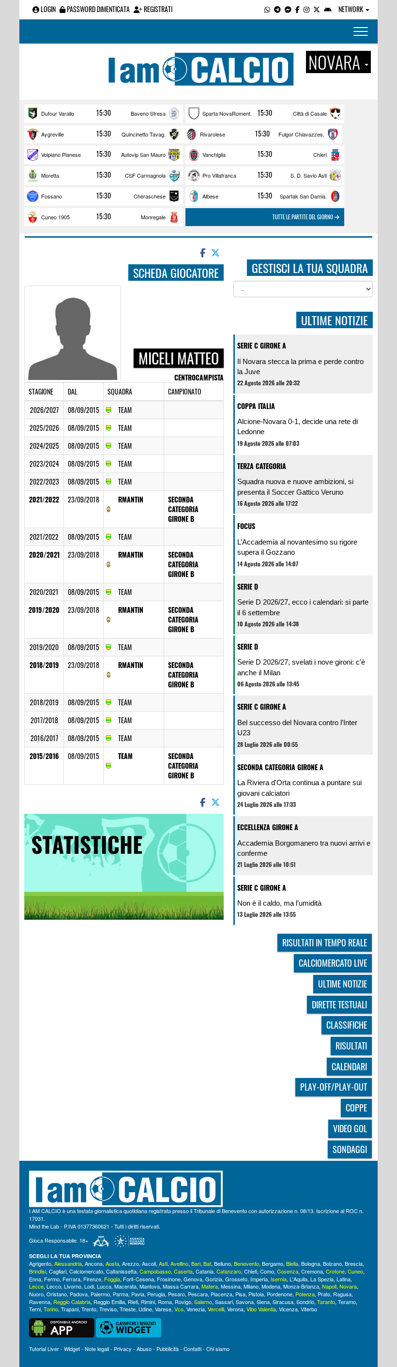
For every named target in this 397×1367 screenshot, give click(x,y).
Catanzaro (228, 1271)
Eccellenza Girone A (267, 827)
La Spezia (322, 1279)
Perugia (156, 1294)
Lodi (89, 1286)
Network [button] (351, 9)
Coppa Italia (256, 406)
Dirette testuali (339, 1004)
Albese (210, 196)
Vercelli (216, 1309)
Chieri (320, 154)
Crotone (335, 1271)
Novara (348, 1286)
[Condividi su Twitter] (216, 252)
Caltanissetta (121, 1271)
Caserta (183, 1271)
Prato (324, 1294)
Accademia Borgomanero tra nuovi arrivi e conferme (303, 848)
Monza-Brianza (301, 1286)
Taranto (326, 1302)
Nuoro (36, 1294)
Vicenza (288, 1309)
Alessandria (68, 1263)
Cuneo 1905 (55, 217)
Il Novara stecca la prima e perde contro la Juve (300, 366)
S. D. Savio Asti (308, 175)
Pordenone (279, 1294)
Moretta (50, 175)
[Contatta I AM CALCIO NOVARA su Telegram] (277, 9)
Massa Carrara (180, 1286)
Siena (263, 1302)
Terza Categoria (261, 466)
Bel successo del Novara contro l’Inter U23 (297, 727)
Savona (245, 1302)
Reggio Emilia (109, 1302)
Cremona (312, 1271)
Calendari (349, 1066)
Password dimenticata (97, 9)
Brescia (354, 1263)
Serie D (247, 586)
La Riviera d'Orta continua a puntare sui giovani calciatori (299, 787)
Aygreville (52, 134)
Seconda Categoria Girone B (183, 509)
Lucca (104, 1286)
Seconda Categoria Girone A (280, 767)
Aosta (112, 1263)
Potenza (305, 1294)
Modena (270, 1286)
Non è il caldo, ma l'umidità (279, 903)
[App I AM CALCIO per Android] (328, 9)
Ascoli (149, 1263)
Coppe (356, 1107)
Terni (35, 1309)
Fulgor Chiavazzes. (301, 134)
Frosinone (169, 1279)
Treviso (108, 1309)
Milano (251, 1286)
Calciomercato (86, 1271)
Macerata (125, 1286)
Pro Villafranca (219, 175)
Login (47, 9)
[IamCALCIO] (198, 1188)
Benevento (246, 1263)
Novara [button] (336, 62)
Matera (209, 1286)
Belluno (222, 1263)
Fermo (52, 1279)
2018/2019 (44, 665)
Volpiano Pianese (61, 154)
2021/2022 (44, 499)
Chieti (250, 1271)
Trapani (69, 1309)
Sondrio (305, 1302)
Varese (163, 1309)
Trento (88, 1309)
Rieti (133, 1302)
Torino (51, 1309)
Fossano (51, 196)
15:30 (103, 113)
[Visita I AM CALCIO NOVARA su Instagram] (306, 9)
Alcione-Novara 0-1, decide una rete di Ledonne (297, 426)
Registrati (157, 9)
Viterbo (309, 1309)
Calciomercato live (333, 963)
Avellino (179, 1263)
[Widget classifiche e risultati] (128, 1327)
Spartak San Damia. (303, 196)
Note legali (97, 1348)
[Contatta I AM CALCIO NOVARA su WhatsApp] (267, 9)
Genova (192, 1279)
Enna (35, 1279)
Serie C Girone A (261, 345)
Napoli (329, 1286)
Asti (163, 1263)
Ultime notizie (342, 983)
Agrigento (40, 1263)
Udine (145, 1309)
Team (125, 756)
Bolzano (332, 1263)
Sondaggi (350, 1149)
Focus (246, 526)
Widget (72, 1348)
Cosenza (287, 1271)
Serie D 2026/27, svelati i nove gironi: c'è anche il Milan (301, 667)
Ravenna (39, 1302)
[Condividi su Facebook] (202, 252)
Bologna (310, 1263)
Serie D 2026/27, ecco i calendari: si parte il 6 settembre (302, 607)
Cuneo (355, 1271)
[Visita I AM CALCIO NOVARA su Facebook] (297, 9)
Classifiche (346, 1024)
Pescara (198, 1294)
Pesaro (176, 1294)
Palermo (100, 1294)
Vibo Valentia (261, 1309)
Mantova (149, 1286)
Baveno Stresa (148, 113)
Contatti (192, 1348)
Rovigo (183, 1302)
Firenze (92, 1279)
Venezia (195, 1309)
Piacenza (221, 1294)
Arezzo (130, 1263)
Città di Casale (310, 113)
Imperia (259, 1279)
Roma (165, 1302)
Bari (195, 1263)
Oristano (56, 1294)
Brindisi (37, 1271)
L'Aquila (298, 1279)
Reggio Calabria (72, 1302)
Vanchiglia (214, 154)
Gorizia (213, 1279)
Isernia (279, 1279)
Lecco (53, 1286)
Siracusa (283, 1302)
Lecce (36, 1286)
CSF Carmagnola (145, 175)
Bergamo (272, 1263)
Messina (231, 1286)
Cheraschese (150, 196)
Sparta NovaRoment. (227, 113)
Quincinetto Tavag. (144, 134)
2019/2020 (44, 610)
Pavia (137, 1294)
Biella (292, 1263)
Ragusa (342, 1294)
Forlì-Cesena (138, 1279)
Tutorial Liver (44, 1348)
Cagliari (57, 1271)
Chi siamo (217, 1348)
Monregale (153, 217)
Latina (343, 1279)
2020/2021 (44, 554)
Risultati (351, 1045)
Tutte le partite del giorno (304, 217)
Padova (79, 1294)
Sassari (224, 1302)
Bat (207, 1263)
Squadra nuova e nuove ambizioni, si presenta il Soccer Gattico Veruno (295, 486)
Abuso (144, 1348)
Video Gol (350, 1128)
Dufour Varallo (57, 113)
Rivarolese (212, 134)
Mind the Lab (44, 1226)
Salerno (203, 1302)
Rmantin (130, 499)
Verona (235, 1309)
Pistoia (256, 1294)
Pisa (240, 1294)
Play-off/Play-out (333, 1086)
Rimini (148, 1302)
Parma (120, 1294)
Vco (178, 1309)
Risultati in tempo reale (324, 942)
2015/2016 (44, 756)
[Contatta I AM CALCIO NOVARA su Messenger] (288, 9)
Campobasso (155, 1271)
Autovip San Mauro (143, 154)
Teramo (347, 1302)
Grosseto (236, 1279)
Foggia (112, 1279)
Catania (205, 1271)
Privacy (123, 1348)
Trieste (128, 1309)
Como (267, 1271)
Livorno (72, 1286)
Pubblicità (167, 1348)
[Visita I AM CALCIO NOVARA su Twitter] (316, 9)
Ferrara (71, 1279)
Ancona (94, 1263)
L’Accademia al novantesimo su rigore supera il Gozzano (297, 547)
